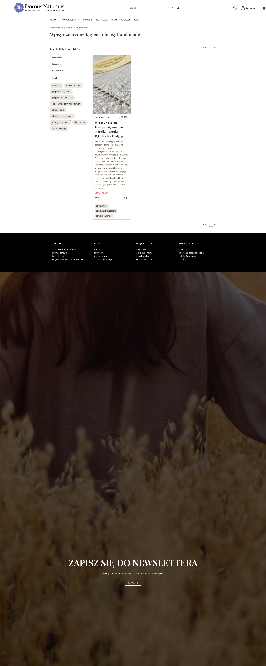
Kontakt (182, 259)
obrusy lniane (102, 206)
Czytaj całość (101, 192)
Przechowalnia (142, 256)
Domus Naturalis (56, 28)
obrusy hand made (104, 215)
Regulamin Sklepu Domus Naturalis (68, 259)
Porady (97, 249)
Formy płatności (59, 252)
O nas (181, 249)
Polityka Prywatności (187, 256)
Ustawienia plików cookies (190, 252)
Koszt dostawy (58, 256)
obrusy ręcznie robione (106, 210)
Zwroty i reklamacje (103, 259)
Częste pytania (100, 256)
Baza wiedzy (57, 70)
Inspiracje (56, 64)
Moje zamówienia (144, 252)
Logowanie (141, 249)
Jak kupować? (100, 252)
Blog (68, 28)
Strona (205, 47)
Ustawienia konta (144, 259)
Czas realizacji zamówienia (64, 249)
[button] (177, 8)
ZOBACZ (131, 582)
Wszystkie (57, 57)
